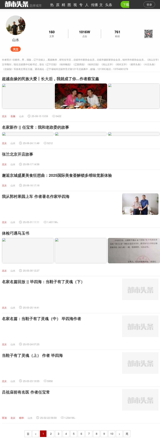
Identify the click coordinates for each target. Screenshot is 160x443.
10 (111, 434)
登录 (149, 4)
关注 (15, 49)
